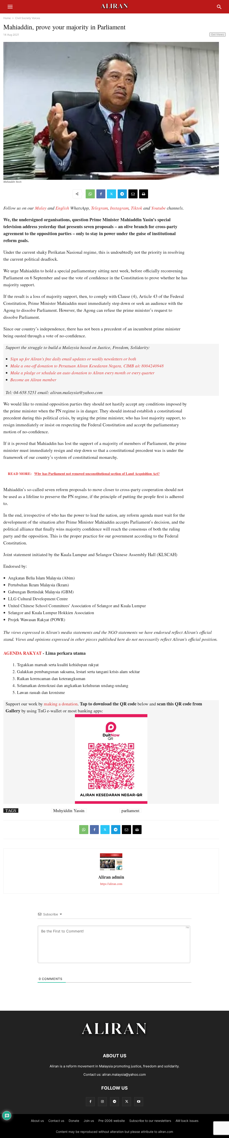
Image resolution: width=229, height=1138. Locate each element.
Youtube (158, 208)
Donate (74, 1121)
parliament (130, 810)
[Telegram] (122, 193)
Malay (41, 208)
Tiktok (136, 208)
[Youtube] (138, 1101)
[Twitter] (111, 193)
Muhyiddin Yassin (69, 810)
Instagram (119, 208)
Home (7, 18)
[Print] (143, 193)
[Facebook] (100, 193)
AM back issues (187, 1121)
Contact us (56, 1121)
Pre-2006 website (111, 1121)
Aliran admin (111, 877)
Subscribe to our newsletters (150, 1121)
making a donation (61, 704)
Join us (89, 1121)
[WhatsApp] (90, 193)
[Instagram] (102, 1101)
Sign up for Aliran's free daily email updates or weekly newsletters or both (73, 359)
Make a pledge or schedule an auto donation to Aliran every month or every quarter (82, 372)
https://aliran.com (111, 884)
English (62, 208)
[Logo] (114, 1042)
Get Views (217, 34)
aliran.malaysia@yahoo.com (124, 1074)
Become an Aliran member (33, 379)
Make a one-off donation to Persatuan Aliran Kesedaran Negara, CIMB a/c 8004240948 (87, 365)
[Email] (133, 193)
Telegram (99, 208)
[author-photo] (111, 870)
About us (37, 1121)
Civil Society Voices (27, 18)
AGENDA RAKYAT (22, 653)
